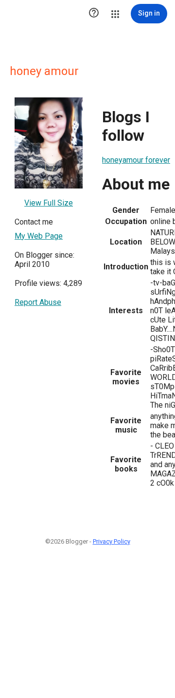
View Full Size (48, 203)
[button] (93, 13)
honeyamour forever (136, 160)
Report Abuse (38, 302)
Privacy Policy (111, 541)
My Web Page (39, 236)
